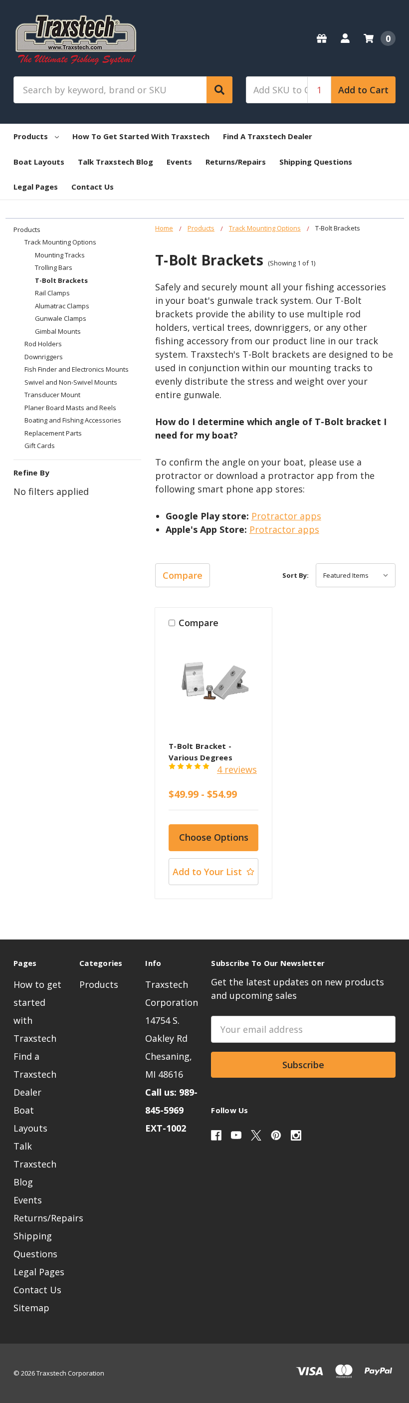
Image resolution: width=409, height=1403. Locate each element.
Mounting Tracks (60, 254)
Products (30, 136)
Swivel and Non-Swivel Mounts (70, 382)
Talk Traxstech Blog (115, 162)
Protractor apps (286, 516)
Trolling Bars (53, 267)
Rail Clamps (52, 292)
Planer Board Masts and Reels (70, 407)
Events (179, 162)
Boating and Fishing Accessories (72, 420)
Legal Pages (35, 187)
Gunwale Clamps (60, 318)
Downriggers (43, 356)
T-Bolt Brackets (61, 280)
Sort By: (295, 575)
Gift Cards (39, 445)
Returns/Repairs (235, 162)
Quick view (214, 685)
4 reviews (237, 769)
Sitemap (31, 1308)
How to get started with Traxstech (140, 136)
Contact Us (92, 187)
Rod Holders (43, 343)
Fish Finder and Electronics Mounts (76, 369)
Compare (183, 575)
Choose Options (213, 837)
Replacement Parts (53, 433)
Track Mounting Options (60, 241)
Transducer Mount (52, 394)
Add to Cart (363, 90)
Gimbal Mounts (58, 331)
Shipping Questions (315, 162)
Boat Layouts (38, 162)
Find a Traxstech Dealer (267, 136)
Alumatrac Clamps (62, 305)
